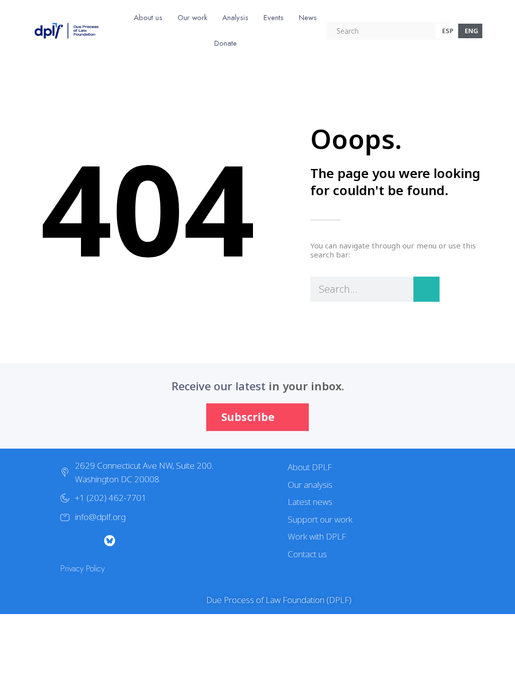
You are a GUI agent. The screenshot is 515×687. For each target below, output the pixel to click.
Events (274, 17)
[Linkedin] (176, 541)
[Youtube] (154, 541)
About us (148, 17)
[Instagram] (87, 541)
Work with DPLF (317, 536)
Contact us (307, 554)
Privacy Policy (82, 568)
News (308, 17)
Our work (192, 17)
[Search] (426, 289)
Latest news (310, 501)
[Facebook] (132, 541)
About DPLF (310, 467)
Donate (225, 43)
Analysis (235, 17)
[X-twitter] (65, 541)
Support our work (320, 519)
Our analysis (310, 484)
